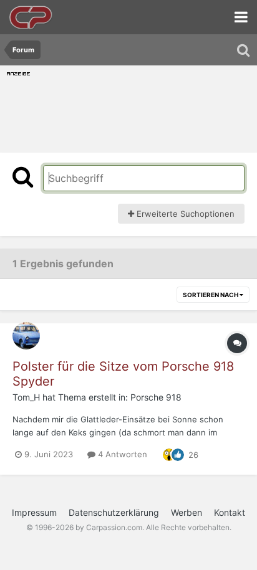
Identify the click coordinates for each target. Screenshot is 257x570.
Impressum (34, 512)
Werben (186, 512)
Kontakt (229, 512)
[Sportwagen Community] (31, 17)
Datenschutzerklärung (114, 512)
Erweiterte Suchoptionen (184, 214)
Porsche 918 (156, 397)
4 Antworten (121, 454)
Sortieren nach (211, 294)
